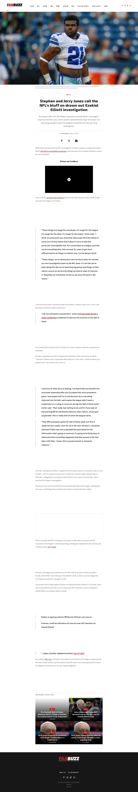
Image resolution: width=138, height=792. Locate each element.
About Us (62, 772)
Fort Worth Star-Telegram (55, 198)
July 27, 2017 (79, 653)
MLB (72, 6)
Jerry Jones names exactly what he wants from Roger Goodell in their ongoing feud (86, 737)
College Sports (83, 6)
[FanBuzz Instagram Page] (125, 5)
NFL (38, 6)
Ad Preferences (73, 772)
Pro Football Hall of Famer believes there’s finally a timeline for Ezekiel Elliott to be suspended (52, 714)
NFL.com (48, 659)
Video (106, 6)
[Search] (130, 2)
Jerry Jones (51, 547)
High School (96, 6)
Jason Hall (64, 133)
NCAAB (45, 6)
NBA (51, 6)
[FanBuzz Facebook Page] (122, 5)
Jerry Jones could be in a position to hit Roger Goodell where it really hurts (52, 737)
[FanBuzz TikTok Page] (128, 5)
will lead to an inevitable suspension (53, 151)
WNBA (58, 6)
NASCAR (65, 6)
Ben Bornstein (86, 719)
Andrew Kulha (53, 742)
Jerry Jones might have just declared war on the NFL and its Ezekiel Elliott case (85, 714)
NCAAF (32, 6)
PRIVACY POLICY (69, 786)
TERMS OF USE (69, 784)
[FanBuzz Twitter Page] (130, 5)
